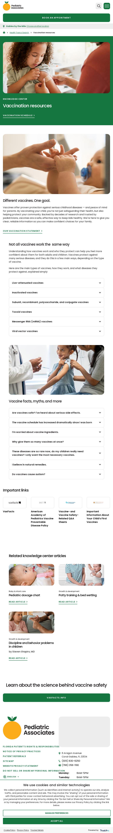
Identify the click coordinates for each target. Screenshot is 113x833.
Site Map (8, 761)
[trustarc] (104, 830)
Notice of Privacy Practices (22, 751)
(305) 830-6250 (71, 760)
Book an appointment (56, 17)
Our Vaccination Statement (21, 231)
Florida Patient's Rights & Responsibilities (31, 746)
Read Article (17, 601)
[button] (84, 729)
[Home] (4, 32)
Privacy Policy (23, 830)
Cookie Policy (9, 830)
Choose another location (37, 26)
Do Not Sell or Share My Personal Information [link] (34, 770)
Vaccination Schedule (18, 115)
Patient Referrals (14, 756)
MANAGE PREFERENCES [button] (56, 813)
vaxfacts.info (56, 697)
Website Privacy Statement (20, 766)
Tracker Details (37, 830)
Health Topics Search (19, 32)
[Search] (99, 6)
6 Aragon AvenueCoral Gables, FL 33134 (74, 754)
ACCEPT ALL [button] (57, 821)
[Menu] (107, 6)
